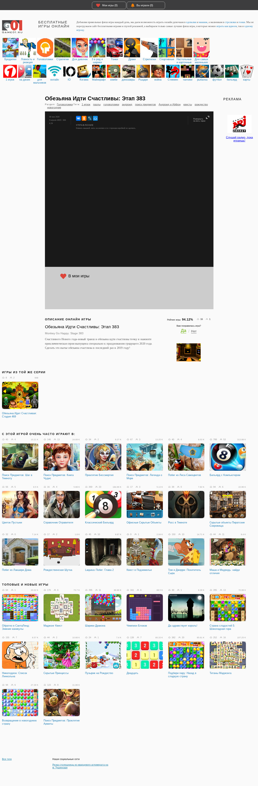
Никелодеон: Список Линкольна (14, 675)
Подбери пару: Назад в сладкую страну (182, 675)
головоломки (111, 104)
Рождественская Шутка (58, 569)
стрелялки (230, 22)
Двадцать (132, 673)
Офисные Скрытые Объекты (144, 522)
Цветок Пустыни (12, 522)
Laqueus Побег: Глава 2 (99, 569)
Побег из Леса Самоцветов (184, 475)
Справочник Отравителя (58, 522)
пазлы (97, 104)
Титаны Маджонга (220, 673)
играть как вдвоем (226, 26)
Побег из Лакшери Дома (16, 569)
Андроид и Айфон (170, 104)
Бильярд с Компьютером (225, 475)
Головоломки (65, 104)
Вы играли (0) (144, 5)
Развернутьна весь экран (199, 120)
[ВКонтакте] (78, 118)
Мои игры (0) (110, 5)
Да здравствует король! (182, 625)
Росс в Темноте (177, 522)
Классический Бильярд (99, 522)
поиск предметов (145, 104)
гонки (242, 22)
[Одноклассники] (84, 118)
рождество (201, 104)
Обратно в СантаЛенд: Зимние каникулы (16, 627)
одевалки (191, 22)
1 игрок (86, 104)
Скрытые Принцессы (56, 673)
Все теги (7, 759)
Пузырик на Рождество (99, 673)
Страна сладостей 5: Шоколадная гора (222, 627)
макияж (203, 22)
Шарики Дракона (95, 625)
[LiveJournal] (89, 118)
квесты (187, 104)
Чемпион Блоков (137, 625)
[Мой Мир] (95, 118)
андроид (127, 104)
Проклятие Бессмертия (99, 475)
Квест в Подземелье (139, 569)
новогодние (54, 107)
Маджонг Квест (53, 625)
